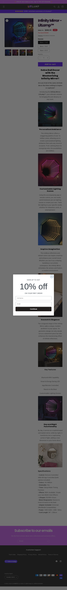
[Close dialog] (51, 276)
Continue (33, 309)
